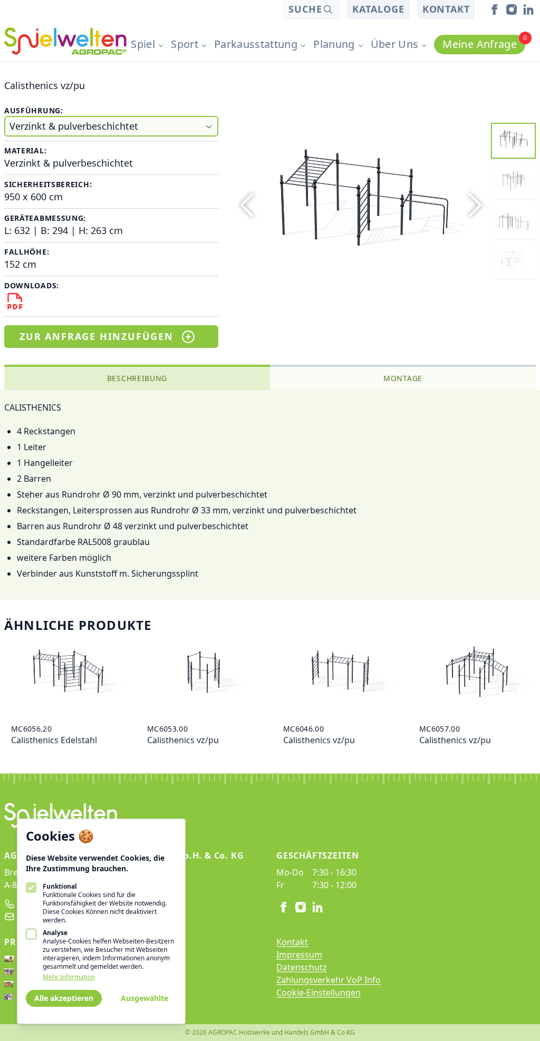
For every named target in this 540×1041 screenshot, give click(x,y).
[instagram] (511, 9)
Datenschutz (301, 967)
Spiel (143, 44)
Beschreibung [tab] (137, 378)
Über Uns (395, 44)
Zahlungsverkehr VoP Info (328, 980)
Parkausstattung (255, 44)
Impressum (299, 954)
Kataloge (378, 9)
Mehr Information (69, 977)
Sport (184, 44)
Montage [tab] (402, 378)
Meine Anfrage (483, 43)
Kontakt (446, 9)
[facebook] (494, 9)
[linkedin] (528, 9)
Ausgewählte (144, 998)
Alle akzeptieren (63, 998)
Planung (333, 44)
